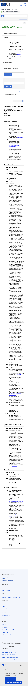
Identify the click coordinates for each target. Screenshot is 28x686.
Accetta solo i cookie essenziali (13, 682)
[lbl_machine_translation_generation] (19, 92)
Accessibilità (4, 608)
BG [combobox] (6, 83)
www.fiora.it (19, 54)
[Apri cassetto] (3, 24)
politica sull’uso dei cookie (14, 671)
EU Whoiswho (5, 632)
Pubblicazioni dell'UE (6, 634)
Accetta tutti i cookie (10, 678)
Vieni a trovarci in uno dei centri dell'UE (10, 659)
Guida (3, 588)
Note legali (4, 603)
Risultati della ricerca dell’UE (8, 629)
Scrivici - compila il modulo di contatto (10, 657)
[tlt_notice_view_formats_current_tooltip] (22, 101)
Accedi (21, 5)
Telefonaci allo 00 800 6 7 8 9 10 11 (9, 652)
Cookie (3, 606)
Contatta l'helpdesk (6, 590)
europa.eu (11, 646)
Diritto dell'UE (4, 624)
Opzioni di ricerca (23, 19)
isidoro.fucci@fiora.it (16, 51)
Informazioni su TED (6, 615)
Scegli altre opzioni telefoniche (8, 654)
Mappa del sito (5, 618)
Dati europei (4, 627)
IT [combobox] (5, 71)
